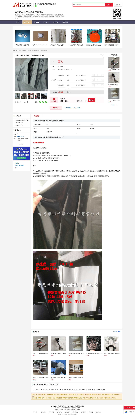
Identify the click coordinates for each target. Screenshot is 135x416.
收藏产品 (19, 102)
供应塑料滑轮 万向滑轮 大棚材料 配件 (117, 100)
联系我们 (43, 412)
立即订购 (77, 108)
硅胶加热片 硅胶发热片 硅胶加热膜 (94, 45)
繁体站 (91, 412)
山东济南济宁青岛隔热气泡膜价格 (76, 45)
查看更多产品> (117, 331)
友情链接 (98, 412)
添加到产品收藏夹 (19, 165)
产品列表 (18, 51)
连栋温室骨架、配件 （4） (22, 120)
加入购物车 (67, 108)
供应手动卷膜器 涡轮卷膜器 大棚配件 (117, 69)
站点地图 (59, 412)
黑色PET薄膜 (50, 389)
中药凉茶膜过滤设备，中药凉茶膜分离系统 (114, 45)
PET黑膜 (42, 389)
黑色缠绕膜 (72, 389)
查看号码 (91, 100)
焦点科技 (70, 414)
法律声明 (83, 412)
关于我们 (35, 412)
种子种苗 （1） (19, 122)
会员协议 (75, 412)
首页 (14, 51)
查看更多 (21, 144)
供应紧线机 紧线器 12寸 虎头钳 (116, 84)
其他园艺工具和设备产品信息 (58, 406)
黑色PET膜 (65, 389)
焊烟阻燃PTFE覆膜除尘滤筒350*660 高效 (61, 45)
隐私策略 (67, 412)
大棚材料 (24, 51)
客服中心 (51, 412)
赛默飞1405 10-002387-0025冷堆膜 (42, 45)
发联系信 (55, 108)
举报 (27, 102)
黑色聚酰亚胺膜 (80, 389)
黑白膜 (103, 389)
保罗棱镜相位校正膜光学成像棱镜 (23, 45)
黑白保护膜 (89, 389)
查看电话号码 (20, 136)
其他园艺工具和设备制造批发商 (76, 406)
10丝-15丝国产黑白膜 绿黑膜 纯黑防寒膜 (70, 408)
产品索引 (17, 163)
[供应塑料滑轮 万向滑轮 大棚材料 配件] (113, 93)
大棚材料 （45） (20, 125)
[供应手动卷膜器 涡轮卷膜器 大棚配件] (113, 62)
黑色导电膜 (97, 389)
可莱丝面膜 (36, 389)
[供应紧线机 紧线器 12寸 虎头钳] (113, 77)
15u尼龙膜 (58, 389)
